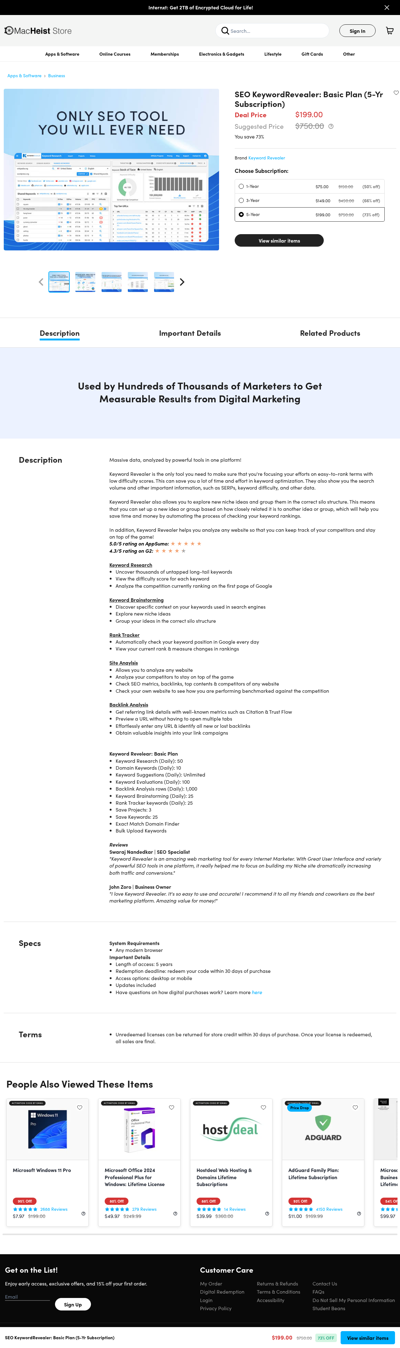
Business (56, 75)
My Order (211, 1283)
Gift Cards (312, 54)
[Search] (225, 30)
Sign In (357, 30)
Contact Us (324, 1283)
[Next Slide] (182, 282)
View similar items (279, 240)
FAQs (318, 1291)
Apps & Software (62, 54)
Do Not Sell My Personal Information (353, 1299)
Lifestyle (273, 54)
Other (349, 54)
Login (206, 1299)
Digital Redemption (222, 1291)
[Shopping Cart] (389, 30)
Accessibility (270, 1299)
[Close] (386, 7)
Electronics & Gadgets (221, 54)
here (257, 991)
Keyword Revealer (266, 157)
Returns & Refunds (277, 1283)
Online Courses (115, 54)
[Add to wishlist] (396, 92)
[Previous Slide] (40, 282)
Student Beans (328, 1308)
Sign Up (73, 1304)
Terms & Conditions (278, 1291)
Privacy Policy (216, 1308)
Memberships (165, 54)
